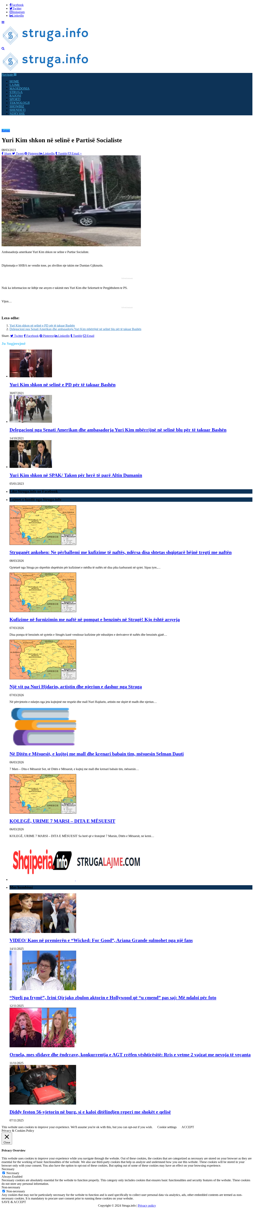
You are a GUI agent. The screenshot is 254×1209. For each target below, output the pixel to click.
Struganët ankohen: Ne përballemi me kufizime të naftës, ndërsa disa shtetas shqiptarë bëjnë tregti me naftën (121, 552)
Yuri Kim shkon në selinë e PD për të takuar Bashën (42, 325)
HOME (14, 81)
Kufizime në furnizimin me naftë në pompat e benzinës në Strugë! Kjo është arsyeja (95, 619)
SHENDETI (17, 110)
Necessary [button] (8, 1169)
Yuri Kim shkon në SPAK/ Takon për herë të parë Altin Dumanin (76, 475)
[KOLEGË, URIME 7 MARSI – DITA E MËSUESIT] (43, 812)
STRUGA (16, 92)
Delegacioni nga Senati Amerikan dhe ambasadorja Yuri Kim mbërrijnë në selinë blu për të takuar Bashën (75, 329)
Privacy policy (147, 1205)
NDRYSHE (17, 113)
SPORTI (15, 99)
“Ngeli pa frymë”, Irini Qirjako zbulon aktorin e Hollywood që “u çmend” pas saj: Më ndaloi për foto (113, 997)
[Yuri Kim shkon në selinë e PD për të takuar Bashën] (31, 376)
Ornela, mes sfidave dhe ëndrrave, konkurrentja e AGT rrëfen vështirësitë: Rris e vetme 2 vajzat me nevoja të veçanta (130, 1054)
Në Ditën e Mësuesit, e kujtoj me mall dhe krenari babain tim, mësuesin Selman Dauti (97, 753)
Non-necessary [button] (11, 1187)
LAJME (15, 85)
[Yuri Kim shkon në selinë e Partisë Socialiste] (71, 245)
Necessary (12, 1173)
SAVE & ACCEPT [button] (14, 1202)
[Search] (3, 48)
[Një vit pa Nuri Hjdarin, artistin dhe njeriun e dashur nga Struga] (43, 678)
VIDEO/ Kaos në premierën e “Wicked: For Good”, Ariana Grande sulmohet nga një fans (101, 940)
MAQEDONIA (20, 88)
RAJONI (15, 95)
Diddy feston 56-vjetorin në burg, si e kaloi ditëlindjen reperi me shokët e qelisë (90, 1111)
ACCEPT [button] (188, 1127)
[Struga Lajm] (46, 45)
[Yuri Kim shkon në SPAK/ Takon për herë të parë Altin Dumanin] (31, 466)
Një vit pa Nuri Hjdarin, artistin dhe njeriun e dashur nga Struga (76, 686)
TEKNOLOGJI (20, 102)
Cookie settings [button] (167, 1127)
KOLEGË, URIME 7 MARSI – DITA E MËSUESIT (62, 821)
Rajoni (6, 130)
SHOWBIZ (17, 106)
